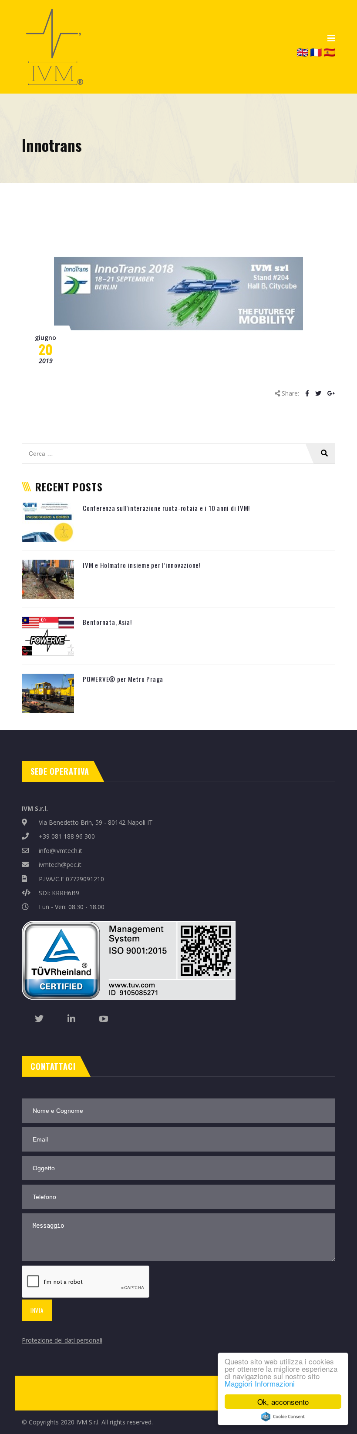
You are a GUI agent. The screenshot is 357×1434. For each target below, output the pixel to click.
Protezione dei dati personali (62, 1340)
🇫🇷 (316, 51)
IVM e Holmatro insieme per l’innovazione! (142, 565)
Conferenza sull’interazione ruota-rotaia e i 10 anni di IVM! (166, 508)
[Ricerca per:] (178, 447)
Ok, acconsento (283, 1401)
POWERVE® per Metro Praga (123, 679)
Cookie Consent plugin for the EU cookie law (283, 1416)
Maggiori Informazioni (260, 1383)
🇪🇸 (329, 51)
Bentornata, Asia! (107, 622)
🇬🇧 (302, 51)
